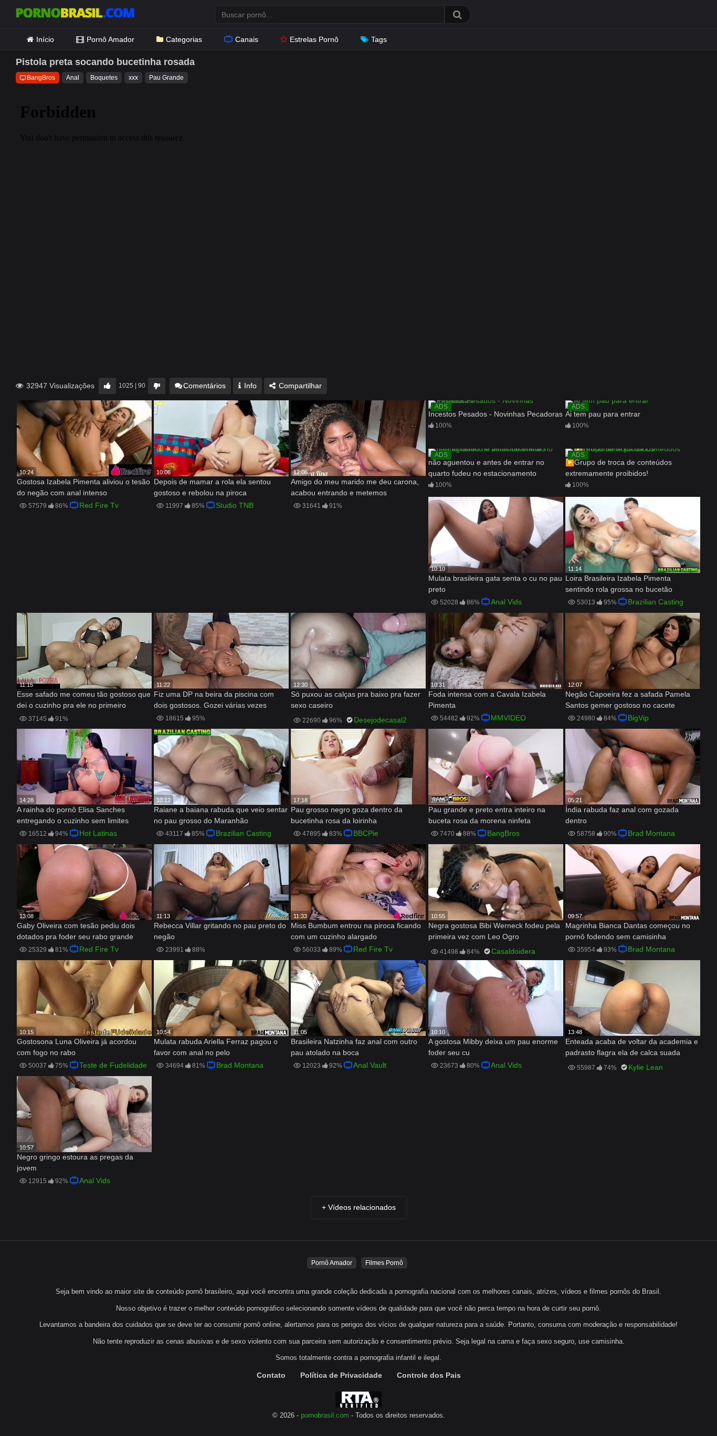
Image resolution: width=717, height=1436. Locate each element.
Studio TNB (235, 505)
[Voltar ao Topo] (682, 1404)
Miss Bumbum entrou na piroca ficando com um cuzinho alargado (356, 931)
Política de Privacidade (341, 1375)
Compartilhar (299, 385)
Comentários (204, 385)
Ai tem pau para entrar (602, 414)
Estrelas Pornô (314, 39)
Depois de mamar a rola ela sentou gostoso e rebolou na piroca (212, 487)
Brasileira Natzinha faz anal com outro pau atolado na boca (354, 1047)
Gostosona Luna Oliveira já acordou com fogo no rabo (76, 1047)
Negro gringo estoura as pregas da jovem (75, 1162)
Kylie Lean (645, 1067)
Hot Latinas (98, 833)
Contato (271, 1375)
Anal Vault (369, 1065)
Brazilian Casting (655, 602)
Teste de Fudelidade (113, 1065)
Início (45, 39)
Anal (72, 77)
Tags (379, 39)
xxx (133, 77)
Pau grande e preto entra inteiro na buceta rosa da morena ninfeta (486, 815)
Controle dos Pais (429, 1375)
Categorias (184, 39)
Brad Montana (651, 833)
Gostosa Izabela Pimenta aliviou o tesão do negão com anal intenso (83, 487)
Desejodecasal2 (380, 720)
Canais (246, 39)
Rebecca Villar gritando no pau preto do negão (220, 931)
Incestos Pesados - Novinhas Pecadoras (495, 414)
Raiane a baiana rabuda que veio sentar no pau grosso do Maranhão (221, 815)
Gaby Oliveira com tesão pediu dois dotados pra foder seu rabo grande (76, 931)
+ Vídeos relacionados (359, 1207)
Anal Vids (506, 602)
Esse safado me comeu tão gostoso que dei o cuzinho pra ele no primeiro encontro (84, 700)
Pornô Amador (110, 39)
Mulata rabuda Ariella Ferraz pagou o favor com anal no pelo (216, 1047)
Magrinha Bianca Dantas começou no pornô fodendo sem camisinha (627, 931)
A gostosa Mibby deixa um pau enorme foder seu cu (493, 1047)
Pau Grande (166, 77)
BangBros (41, 77)
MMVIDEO (508, 718)
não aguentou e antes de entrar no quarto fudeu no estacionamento (486, 467)
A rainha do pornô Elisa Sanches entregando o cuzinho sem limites (73, 815)
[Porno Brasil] (75, 14)
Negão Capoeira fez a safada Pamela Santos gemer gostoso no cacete (627, 699)
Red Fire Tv (99, 505)
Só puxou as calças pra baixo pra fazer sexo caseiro (355, 699)
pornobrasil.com (325, 1415)
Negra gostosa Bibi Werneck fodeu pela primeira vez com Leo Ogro (494, 931)
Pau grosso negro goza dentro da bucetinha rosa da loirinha (347, 815)
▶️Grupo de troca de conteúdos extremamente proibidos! (618, 467)
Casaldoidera (513, 951)
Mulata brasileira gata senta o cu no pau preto (495, 583)
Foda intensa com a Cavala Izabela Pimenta (487, 699)
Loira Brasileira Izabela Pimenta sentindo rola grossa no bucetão (618, 583)
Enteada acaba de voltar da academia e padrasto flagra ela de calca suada (631, 1047)
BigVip (638, 718)
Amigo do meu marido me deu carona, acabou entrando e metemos (355, 487)
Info (249, 385)
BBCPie (365, 833)
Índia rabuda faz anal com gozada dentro (622, 815)
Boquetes (104, 77)
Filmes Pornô (384, 1263)
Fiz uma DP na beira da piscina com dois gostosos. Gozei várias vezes (214, 699)
